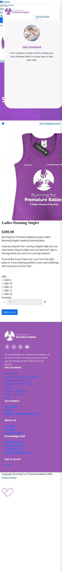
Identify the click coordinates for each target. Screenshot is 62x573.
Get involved (42, 16)
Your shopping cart (49, 123)
